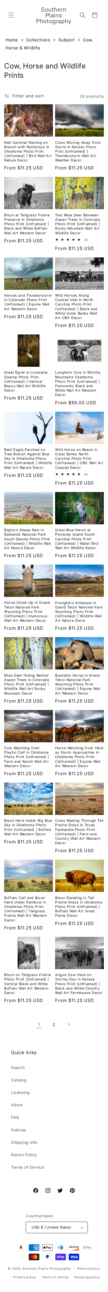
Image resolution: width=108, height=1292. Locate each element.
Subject (67, 39)
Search (18, 1067)
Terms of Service (27, 1167)
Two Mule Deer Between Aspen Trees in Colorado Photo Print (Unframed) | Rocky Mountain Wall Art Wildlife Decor (78, 224)
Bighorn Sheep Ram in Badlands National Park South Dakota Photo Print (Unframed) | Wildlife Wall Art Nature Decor (27, 539)
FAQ (15, 1117)
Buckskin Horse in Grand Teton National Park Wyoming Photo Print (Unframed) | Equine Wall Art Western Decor (78, 684)
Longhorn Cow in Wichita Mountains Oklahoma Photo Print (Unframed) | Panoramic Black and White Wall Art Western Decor (78, 383)
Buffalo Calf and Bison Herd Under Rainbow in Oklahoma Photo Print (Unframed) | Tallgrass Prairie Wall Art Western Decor (25, 909)
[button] (11, 15)
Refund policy (88, 1268)
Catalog (18, 1080)
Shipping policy (87, 1277)
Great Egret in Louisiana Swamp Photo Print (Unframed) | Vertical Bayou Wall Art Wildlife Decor (26, 381)
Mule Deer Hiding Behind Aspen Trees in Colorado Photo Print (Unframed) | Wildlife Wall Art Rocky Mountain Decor (27, 684)
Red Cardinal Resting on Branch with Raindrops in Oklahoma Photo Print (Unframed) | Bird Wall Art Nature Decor (28, 151)
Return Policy (24, 1154)
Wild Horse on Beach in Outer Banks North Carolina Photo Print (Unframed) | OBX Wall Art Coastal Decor (79, 459)
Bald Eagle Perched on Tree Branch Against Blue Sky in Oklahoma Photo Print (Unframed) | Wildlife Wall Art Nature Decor (28, 459)
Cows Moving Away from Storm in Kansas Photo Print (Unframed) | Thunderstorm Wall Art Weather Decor (78, 151)
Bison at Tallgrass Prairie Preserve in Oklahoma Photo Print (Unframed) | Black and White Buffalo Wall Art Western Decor (27, 224)
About (17, 1104)
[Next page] (69, 1024)
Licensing (20, 1092)
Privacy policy (24, 1277)
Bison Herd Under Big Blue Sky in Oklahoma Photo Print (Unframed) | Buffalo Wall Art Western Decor (28, 827)
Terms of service (55, 1277)
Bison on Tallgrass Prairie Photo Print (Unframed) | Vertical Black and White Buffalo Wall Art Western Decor (27, 984)
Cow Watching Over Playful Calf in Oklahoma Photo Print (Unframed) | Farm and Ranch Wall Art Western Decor (26, 757)
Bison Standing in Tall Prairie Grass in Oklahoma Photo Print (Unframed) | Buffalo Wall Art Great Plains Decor (78, 907)
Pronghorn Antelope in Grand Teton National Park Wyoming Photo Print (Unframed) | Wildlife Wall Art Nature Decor (79, 612)
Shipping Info (24, 1142)
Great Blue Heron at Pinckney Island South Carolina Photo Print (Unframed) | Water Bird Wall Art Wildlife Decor (77, 539)
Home (12, 39)
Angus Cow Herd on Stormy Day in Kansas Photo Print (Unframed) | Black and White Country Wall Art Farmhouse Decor (78, 984)
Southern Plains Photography (46, 1268)
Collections (39, 39)
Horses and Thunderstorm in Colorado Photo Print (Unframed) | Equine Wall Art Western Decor (28, 302)
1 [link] (39, 1024)
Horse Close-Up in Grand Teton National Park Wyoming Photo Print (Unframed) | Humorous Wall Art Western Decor (27, 611)
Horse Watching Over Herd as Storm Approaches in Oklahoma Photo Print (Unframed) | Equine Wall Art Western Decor (79, 757)
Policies (18, 1130)
